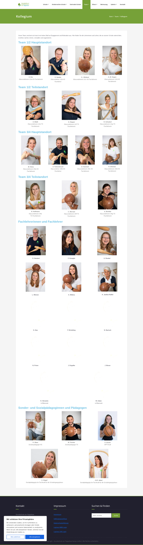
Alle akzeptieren (34, 537)
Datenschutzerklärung (61, 523)
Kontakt (122, 4)
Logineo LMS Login (60, 532)
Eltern (94, 4)
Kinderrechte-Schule (58, 4)
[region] (25, 528)
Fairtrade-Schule (75, 4)
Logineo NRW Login (60, 527)
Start (111, 16)
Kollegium (123, 16)
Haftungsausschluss (60, 519)
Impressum (57, 514)
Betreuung (103, 4)
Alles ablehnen (15, 537)
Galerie (113, 4)
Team (86, 4)
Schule (45, 4)
